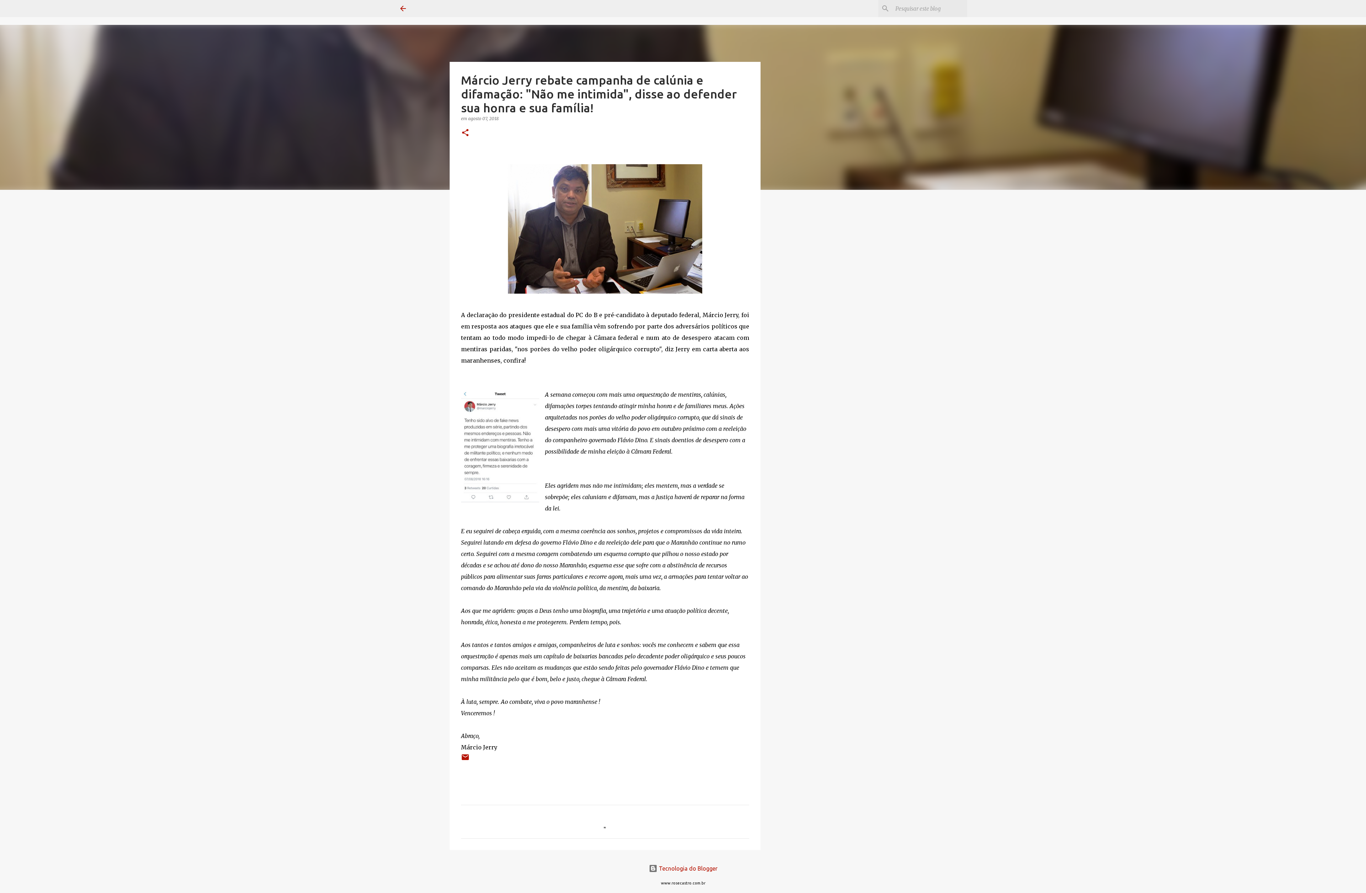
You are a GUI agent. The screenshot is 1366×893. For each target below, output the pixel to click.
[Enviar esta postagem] (465, 760)
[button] (465, 133)
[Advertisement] (797, 307)
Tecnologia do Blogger (687, 868)
